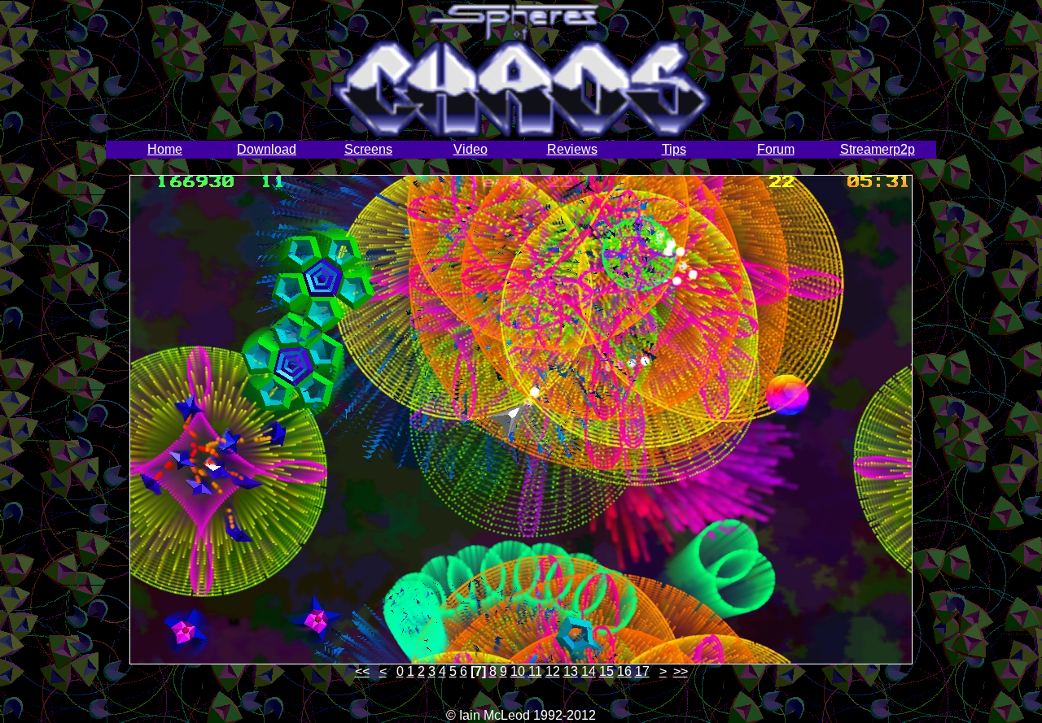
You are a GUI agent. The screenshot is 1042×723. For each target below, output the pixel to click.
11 (535, 671)
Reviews (572, 149)
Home (164, 149)
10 (517, 671)
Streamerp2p (877, 149)
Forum (776, 149)
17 (642, 671)
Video (470, 149)
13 (570, 671)
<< (362, 671)
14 (588, 671)
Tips (674, 149)
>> (680, 671)
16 (624, 671)
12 (552, 671)
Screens (368, 149)
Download (266, 149)
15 (606, 671)
